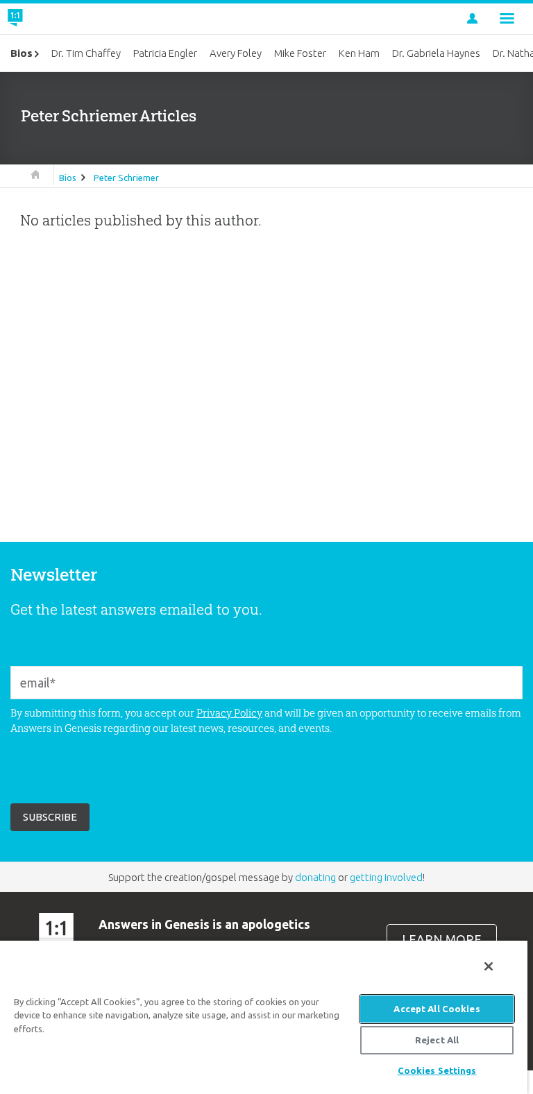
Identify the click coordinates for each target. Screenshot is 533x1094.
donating (315, 877)
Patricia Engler (165, 53)
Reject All (437, 1040)
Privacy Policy (229, 712)
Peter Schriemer (126, 177)
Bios (67, 177)
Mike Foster (300, 53)
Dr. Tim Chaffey (86, 53)
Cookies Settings (437, 1070)
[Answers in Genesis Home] (46, 18)
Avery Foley (236, 53)
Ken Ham (359, 53)
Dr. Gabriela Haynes (436, 53)
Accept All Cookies (437, 1009)
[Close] (488, 966)
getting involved (386, 877)
